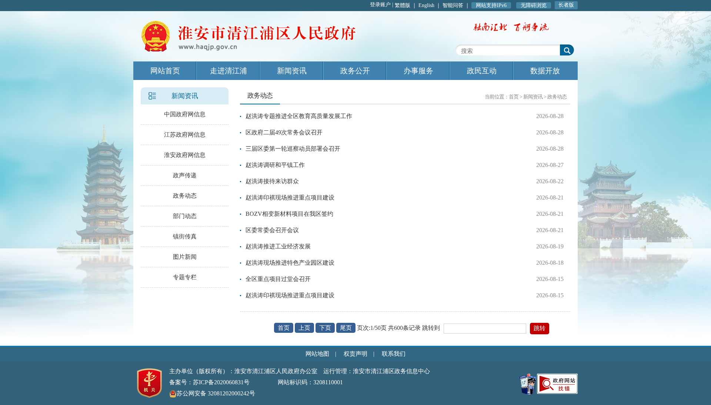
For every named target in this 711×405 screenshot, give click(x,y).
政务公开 (355, 71)
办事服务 (418, 71)
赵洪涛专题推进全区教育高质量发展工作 (299, 116)
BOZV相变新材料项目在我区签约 (289, 214)
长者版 (566, 5)
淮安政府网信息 (185, 155)
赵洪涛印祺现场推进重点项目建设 (290, 197)
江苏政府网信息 (185, 134)
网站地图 (317, 354)
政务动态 (185, 196)
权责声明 (355, 354)
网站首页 (165, 71)
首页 (513, 97)
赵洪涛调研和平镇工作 (275, 165)
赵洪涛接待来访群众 (272, 181)
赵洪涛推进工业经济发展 (278, 246)
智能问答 (453, 5)
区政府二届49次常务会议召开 (284, 132)
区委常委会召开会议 (272, 230)
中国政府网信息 (185, 114)
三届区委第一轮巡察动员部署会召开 (293, 148)
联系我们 (393, 354)
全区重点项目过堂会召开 (278, 279)
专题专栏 (185, 277)
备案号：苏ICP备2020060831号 (209, 382)
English (426, 5)
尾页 (346, 328)
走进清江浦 (228, 71)
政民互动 (482, 71)
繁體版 (402, 5)
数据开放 (545, 71)
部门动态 (185, 216)
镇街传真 (185, 236)
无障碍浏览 (534, 5)
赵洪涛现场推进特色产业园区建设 (290, 263)
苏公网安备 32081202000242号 (216, 393)
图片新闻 (185, 257)
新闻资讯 (292, 71)
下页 (325, 328)
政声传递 (185, 175)
